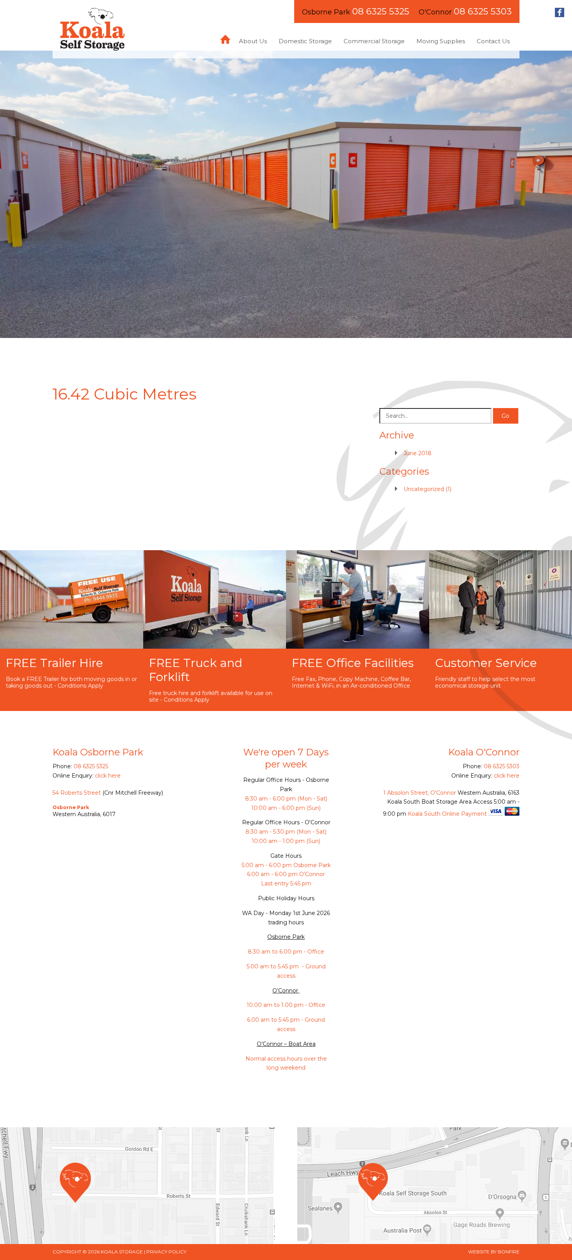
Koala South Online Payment (447, 813)
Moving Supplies (440, 41)
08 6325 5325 (380, 11)
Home (225, 39)
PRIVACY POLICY (166, 1252)
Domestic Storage (305, 41)
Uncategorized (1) (427, 489)
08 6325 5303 (483, 11)
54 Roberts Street (77, 792)
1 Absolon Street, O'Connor (419, 792)
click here (108, 775)
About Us (253, 41)
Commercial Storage (374, 41)
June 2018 (418, 453)
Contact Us (493, 41)
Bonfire (508, 1252)
